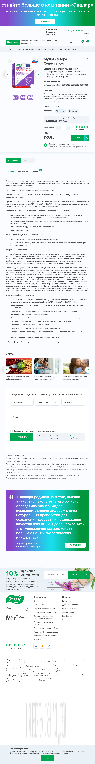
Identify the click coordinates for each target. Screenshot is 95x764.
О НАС (55, 41)
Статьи (65, 620)
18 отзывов (80, 129)
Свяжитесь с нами (69, 609)
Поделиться (87, 59)
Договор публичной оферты (45, 636)
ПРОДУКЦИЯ (13, 42)
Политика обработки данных (45, 609)
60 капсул (73, 111)
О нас (36, 601)
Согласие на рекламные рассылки (43, 623)
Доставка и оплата (70, 605)
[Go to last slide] (6, 370)
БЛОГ (49, 41)
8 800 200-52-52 (81, 31)
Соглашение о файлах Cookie (46, 612)
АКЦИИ (42, 41)
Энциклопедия (68, 612)
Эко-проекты (39, 605)
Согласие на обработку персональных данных (43, 617)
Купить (78, 138)
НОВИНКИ (24, 41)
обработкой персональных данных (71, 751)
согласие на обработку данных (72, 438)
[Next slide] (38, 74)
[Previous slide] (8, 74)
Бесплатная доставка (57, 144)
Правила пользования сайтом (46, 628)
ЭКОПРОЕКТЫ (26, 44)
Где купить (66, 601)
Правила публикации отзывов (46, 632)
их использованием (47, 751)
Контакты (38, 639)
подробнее (44, 21)
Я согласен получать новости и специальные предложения (34, 431)
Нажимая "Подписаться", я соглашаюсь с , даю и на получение (67, 585)
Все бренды (67, 616)
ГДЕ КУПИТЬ (34, 41)
